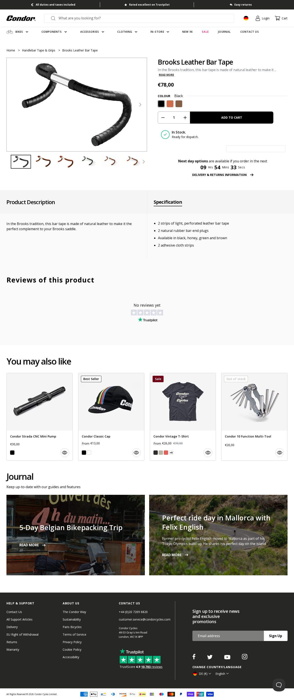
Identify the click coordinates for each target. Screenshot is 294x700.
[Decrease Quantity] (163, 117)
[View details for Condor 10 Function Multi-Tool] (254, 416)
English (220, 674)
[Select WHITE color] (89, 452)
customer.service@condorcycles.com (144, 619)
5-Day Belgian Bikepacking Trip (70, 527)
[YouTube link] (227, 658)
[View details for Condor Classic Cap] (111, 416)
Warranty (12, 649)
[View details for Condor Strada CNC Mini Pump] (40, 416)
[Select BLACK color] (12, 452)
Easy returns (243, 4)
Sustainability (72, 619)
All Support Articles (19, 619)
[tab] (77, 104)
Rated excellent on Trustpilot (149, 4)
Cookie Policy (72, 649)
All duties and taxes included (55, 4)
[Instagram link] (244, 658)
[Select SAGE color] (161, 452)
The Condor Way (74, 612)
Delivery (12, 627)
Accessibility (71, 657)
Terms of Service (74, 634)
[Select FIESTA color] (166, 452)
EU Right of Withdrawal (22, 634)
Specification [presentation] (168, 202)
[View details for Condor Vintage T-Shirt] (183, 416)
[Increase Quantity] (185, 117)
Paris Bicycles (72, 627)
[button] (140, 104)
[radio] (161, 103)
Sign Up (275, 635)
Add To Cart (231, 117)
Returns (11, 642)
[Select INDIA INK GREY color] (155, 452)
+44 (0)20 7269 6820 (133, 612)
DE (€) (203, 674)
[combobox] (143, 18)
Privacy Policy (72, 642)
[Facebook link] (194, 658)
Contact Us (14, 612)
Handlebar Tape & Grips (39, 50)
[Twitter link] (210, 658)
